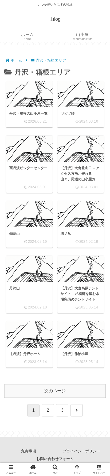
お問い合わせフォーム (55, 459)
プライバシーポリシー (81, 451)
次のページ (55, 391)
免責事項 (28, 451)
